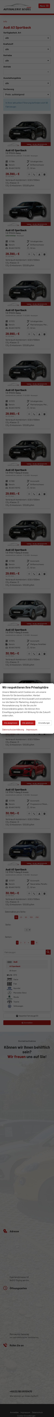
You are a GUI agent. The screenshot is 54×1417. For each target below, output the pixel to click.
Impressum (31, 729)
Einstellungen (44, 723)
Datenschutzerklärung (13, 729)
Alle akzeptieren (10, 723)
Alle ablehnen (28, 723)
